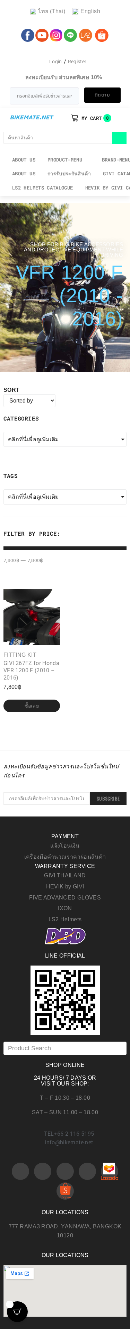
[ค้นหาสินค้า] (57, 138)
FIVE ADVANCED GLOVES (65, 898)
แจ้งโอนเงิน (64, 846)
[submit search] (119, 138)
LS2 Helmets (65, 919)
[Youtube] (42, 1171)
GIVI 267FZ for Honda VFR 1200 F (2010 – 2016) (31, 670)
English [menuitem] (90, 11)
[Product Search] (65, 1048)
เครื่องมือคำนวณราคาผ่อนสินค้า (65, 857)
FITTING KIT (19, 655)
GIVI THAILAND (65, 875)
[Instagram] (65, 1171)
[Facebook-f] (20, 1171)
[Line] (87, 1171)
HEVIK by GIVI (65, 886)
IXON (65, 908)
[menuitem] (47, 11)
